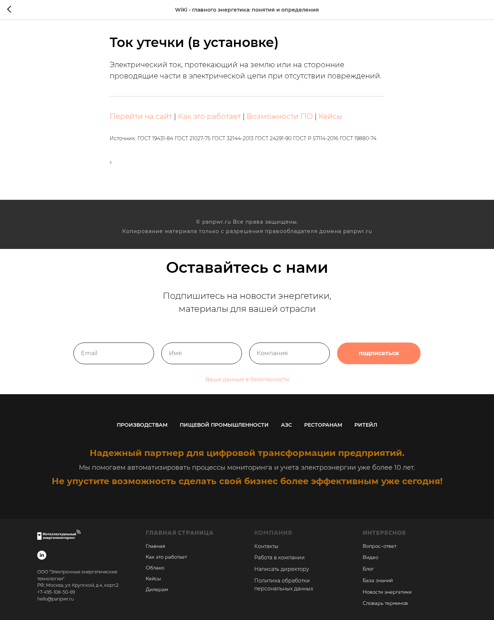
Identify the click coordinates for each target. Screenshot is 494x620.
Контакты (266, 546)
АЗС (286, 425)
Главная (155, 546)
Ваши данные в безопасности (247, 379)
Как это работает (209, 116)
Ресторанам (323, 425)
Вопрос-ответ (379, 546)
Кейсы (330, 116)
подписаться (379, 353)
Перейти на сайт (141, 116)
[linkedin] (41, 555)
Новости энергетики (387, 592)
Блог (368, 569)
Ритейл (365, 425)
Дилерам (157, 589)
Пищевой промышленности (224, 425)
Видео (370, 557)
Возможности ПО (280, 116)
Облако (155, 568)
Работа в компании (279, 557)
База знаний (378, 580)
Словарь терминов (385, 603)
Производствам (142, 425)
